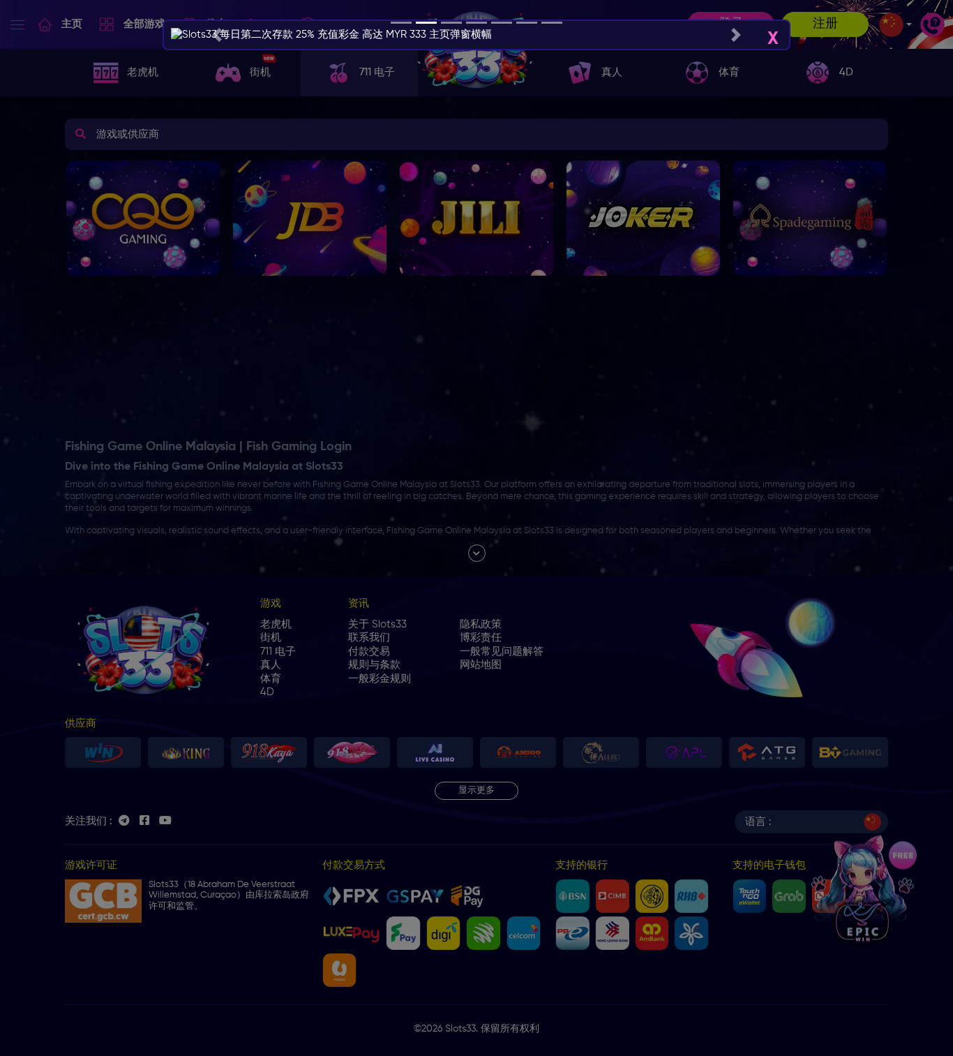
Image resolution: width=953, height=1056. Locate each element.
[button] (216, 35)
